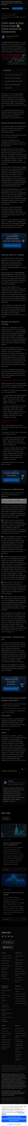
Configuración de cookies (14, 1124)
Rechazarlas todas (14, 1120)
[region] (14, 1115)
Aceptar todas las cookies (14, 1117)
